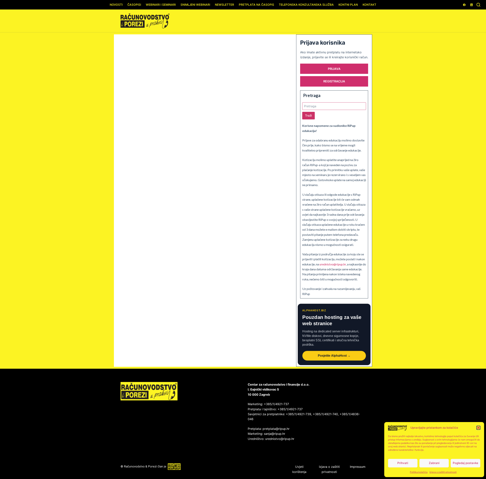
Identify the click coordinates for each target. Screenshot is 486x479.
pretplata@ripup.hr (276, 429)
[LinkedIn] (471, 5)
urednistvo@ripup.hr (333, 264)
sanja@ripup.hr (274, 434)
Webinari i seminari (161, 4)
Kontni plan (348, 4)
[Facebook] (464, 5)
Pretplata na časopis (256, 4)
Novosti (116, 4)
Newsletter (224, 4)
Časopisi (134, 4)
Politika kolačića (419, 472)
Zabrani (434, 463)
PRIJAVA (334, 69)
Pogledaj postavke (465, 463)
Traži (308, 115)
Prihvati (402, 463)
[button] (478, 428)
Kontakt (369, 4)
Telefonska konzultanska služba (306, 4)
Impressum (357, 467)
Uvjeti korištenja (299, 469)
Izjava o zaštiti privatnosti (443, 472)
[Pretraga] (478, 5)
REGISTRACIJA (334, 81)
